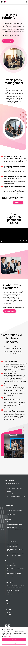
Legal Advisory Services (12, 576)
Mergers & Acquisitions (12, 570)
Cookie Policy (8, 636)
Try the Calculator (10, 311)
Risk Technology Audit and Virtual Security (16, 496)
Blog (8, 604)
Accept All (14, 639)
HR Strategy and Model (12, 527)
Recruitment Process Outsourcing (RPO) (15, 553)
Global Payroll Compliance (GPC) (14, 555)
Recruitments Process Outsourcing (14, 524)
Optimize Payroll (8, 41)
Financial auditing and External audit (14, 488)
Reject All (14, 643)
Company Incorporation (12, 563)
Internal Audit (10, 493)
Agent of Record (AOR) (12, 546)
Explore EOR (18, 202)
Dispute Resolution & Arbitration (14, 573)
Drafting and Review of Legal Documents (15, 568)
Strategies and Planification (13, 590)
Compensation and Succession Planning (15, 529)
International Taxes (11, 514)
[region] (14, 636)
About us (9, 612)
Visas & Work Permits (11, 565)
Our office (9, 614)
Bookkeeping (10, 508)
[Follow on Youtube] (9, 625)
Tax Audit (9, 491)
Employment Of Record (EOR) (13, 544)
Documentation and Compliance (14, 587)
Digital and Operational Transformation (15, 585)
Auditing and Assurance (12, 486)
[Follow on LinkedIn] (6, 625)
